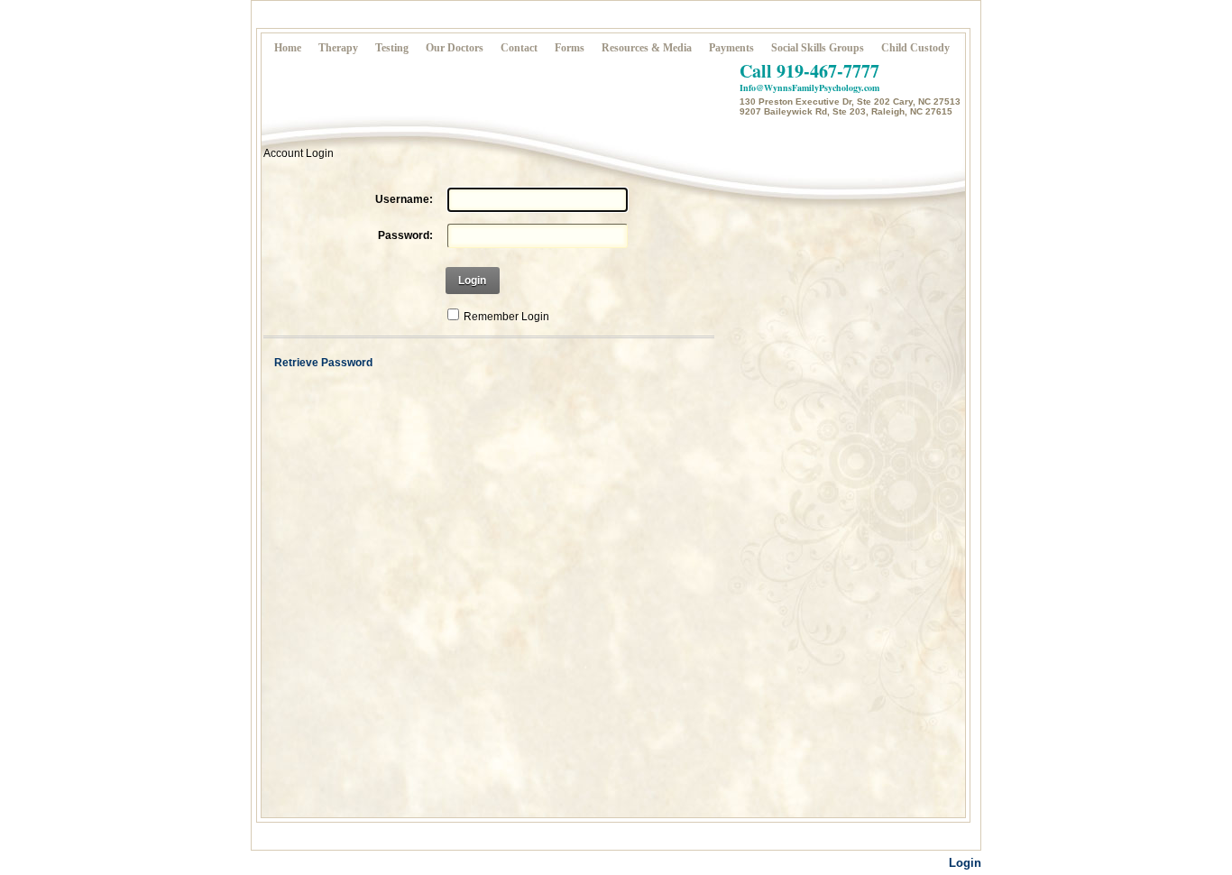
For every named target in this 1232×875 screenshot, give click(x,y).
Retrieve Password (323, 362)
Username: (404, 199)
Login (472, 280)
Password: (405, 235)
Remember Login (506, 316)
